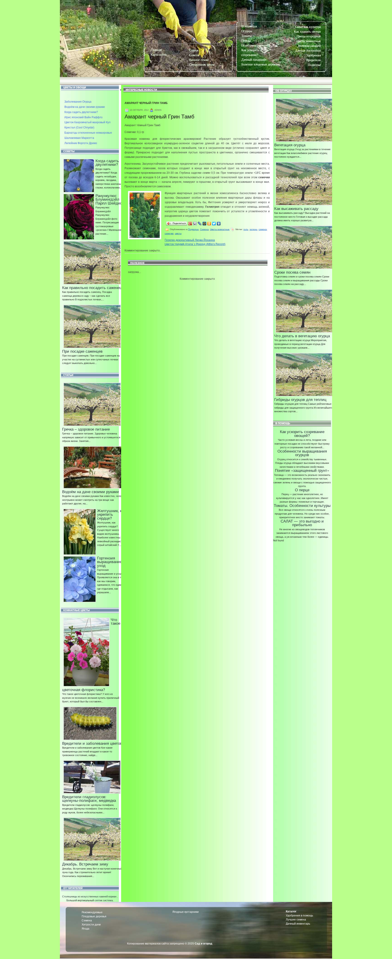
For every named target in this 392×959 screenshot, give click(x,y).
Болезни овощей (309, 46)
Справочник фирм (201, 64)
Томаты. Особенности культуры (302, 505)
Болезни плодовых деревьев (260, 64)
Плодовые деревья (94, 916)
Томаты (246, 36)
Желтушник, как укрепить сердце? (111, 514)
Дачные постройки (308, 50)
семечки (169, 233)
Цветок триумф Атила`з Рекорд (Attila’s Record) (195, 244)
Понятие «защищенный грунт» (302, 470)
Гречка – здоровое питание (86, 429)
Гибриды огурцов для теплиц (300, 399)
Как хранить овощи (307, 31)
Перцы (245, 40)
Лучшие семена (296, 919)
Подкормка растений (255, 45)
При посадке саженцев (82, 351)
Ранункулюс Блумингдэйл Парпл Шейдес (109, 199)
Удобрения (313, 55)
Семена (204, 229)
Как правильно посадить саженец (92, 287)
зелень (253, 229)
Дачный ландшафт (254, 59)
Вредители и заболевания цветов (92, 743)
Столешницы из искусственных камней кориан (89, 896)
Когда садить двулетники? (81, 112)
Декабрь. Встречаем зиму (85, 864)
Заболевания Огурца (77, 101)
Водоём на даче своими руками (84, 106)
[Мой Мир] (204, 223)
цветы (178, 233)
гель (245, 229)
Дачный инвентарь (298, 923)
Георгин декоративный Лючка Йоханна (190, 240)
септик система (104, 900)
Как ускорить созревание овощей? (302, 433)
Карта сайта (159, 54)
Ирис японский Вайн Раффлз (83, 117)
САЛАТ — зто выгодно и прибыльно (302, 523)
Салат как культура (308, 27)
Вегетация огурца (289, 144)
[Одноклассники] (209, 223)
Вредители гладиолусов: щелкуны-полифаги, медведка (89, 798)
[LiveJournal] (199, 223)
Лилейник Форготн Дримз (80, 143)
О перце (302, 489)
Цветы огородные (309, 36)
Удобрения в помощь (299, 915)
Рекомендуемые (92, 912)
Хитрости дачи (91, 924)
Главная (156, 50)
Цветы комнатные (308, 41)
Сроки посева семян (292, 272)
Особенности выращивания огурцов (302, 453)
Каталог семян (199, 60)
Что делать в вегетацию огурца (302, 335)
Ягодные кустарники (185, 911)
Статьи (193, 50)
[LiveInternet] (195, 223)
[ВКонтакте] (218, 223)
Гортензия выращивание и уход (111, 561)
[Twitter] (214, 223)
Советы (194, 55)
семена (263, 229)
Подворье (314, 65)
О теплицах (249, 26)
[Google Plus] (190, 223)
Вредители (313, 60)
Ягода (85, 928)
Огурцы (246, 31)
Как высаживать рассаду (296, 208)
